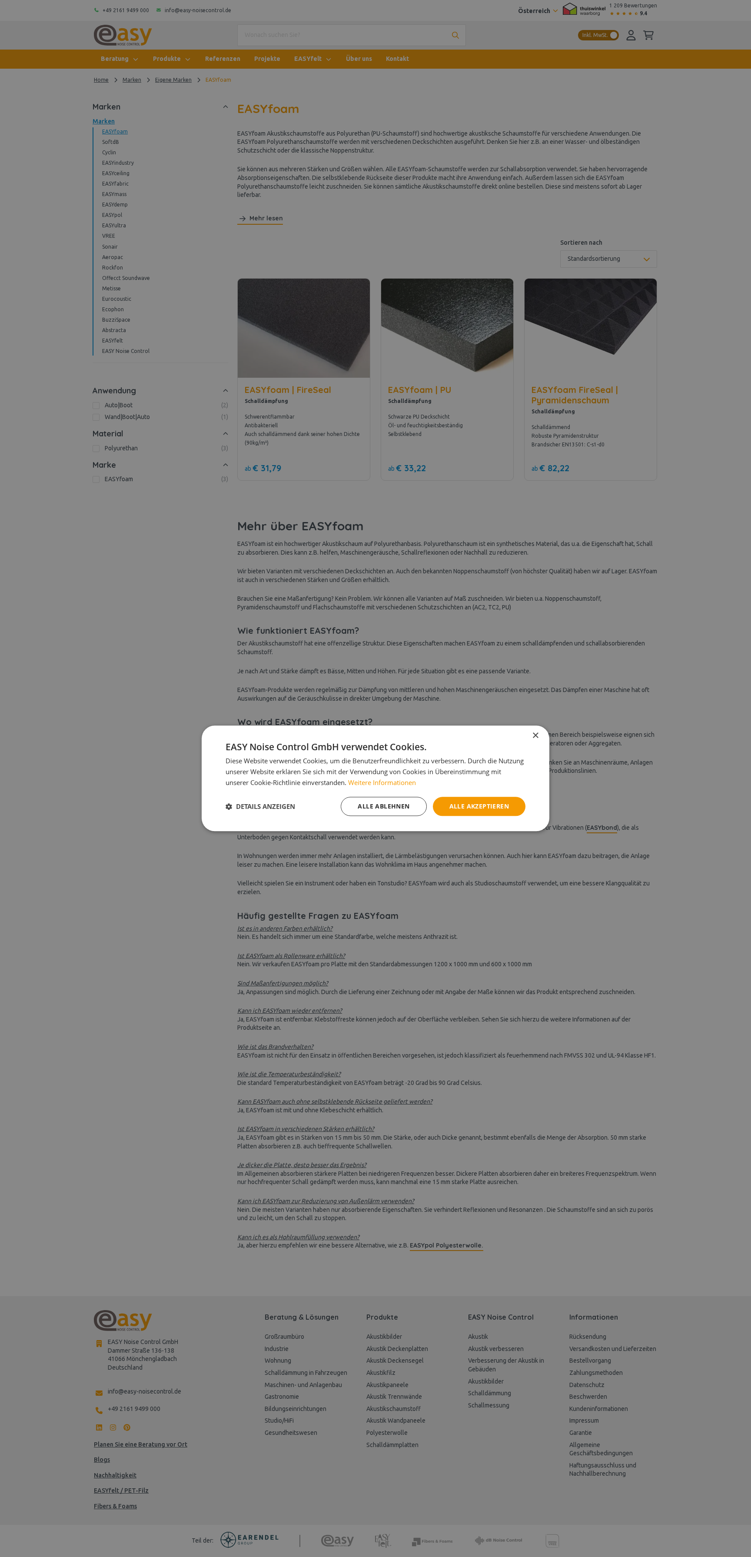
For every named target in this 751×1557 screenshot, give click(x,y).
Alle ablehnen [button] (383, 806)
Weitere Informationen (382, 782)
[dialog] (375, 778)
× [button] (535, 735)
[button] (260, 806)
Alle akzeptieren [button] (479, 806)
